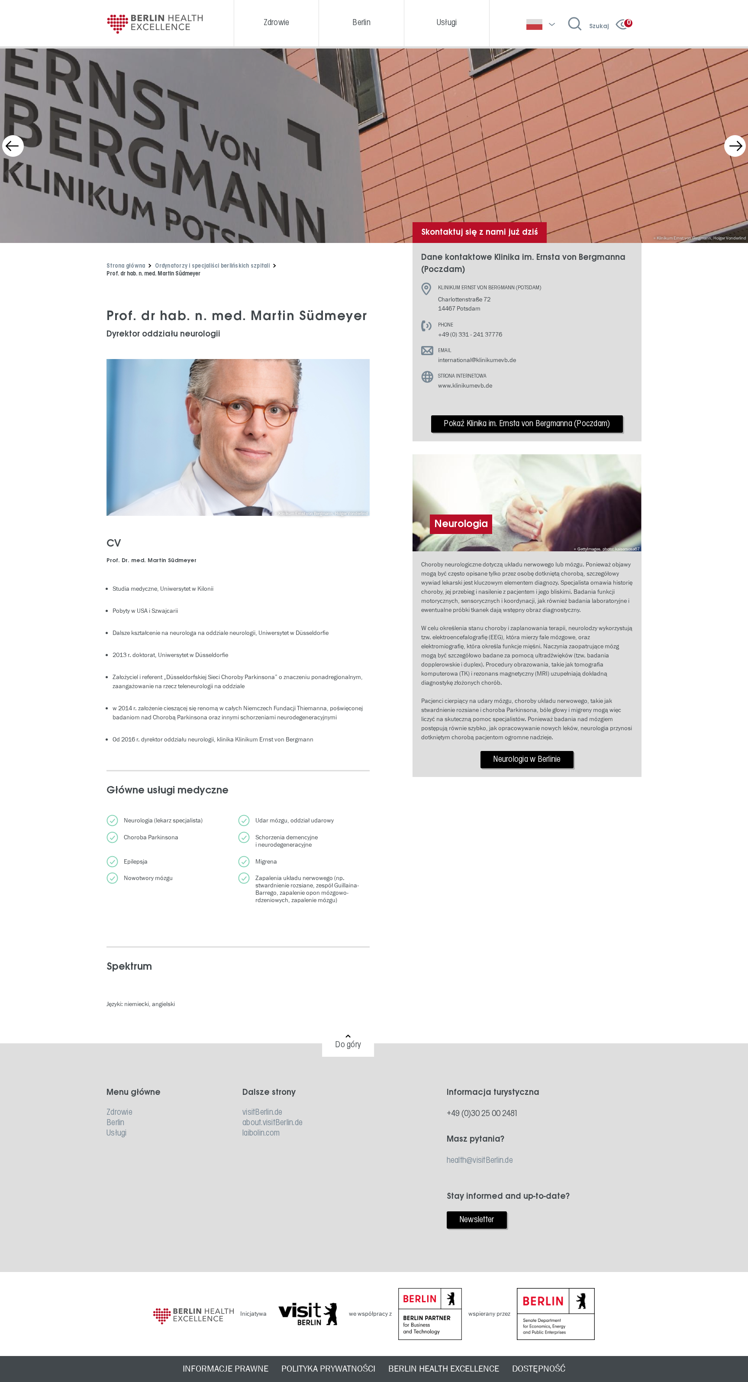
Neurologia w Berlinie (527, 759)
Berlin (115, 1123)
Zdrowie (119, 1112)
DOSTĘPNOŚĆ (538, 1369)
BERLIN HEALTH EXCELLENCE (443, 1369)
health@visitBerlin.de (480, 1160)
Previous (13, 146)
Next (735, 146)
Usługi (116, 1133)
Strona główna (125, 266)
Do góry (348, 1045)
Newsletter (476, 1220)
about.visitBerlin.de (272, 1123)
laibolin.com (261, 1133)
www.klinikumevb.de (465, 386)
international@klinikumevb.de (477, 360)
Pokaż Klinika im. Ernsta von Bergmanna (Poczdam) (527, 424)
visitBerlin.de (262, 1112)
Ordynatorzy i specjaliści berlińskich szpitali (212, 266)
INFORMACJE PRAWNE (225, 1369)
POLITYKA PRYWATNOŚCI (328, 1369)
